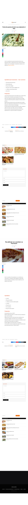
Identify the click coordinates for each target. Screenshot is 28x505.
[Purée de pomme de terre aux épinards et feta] (13, 46)
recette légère (13, 124)
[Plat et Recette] (14, 22)
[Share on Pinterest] (14, 31)
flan (8, 339)
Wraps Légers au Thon (5, 154)
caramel (6, 339)
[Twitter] (2, 51)
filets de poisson (11, 65)
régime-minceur (20, 124)
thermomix (16, 339)
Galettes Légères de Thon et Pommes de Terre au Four (7, 164)
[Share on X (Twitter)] (13, 31)
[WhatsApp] (2, 56)
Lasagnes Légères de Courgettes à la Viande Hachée (7, 369)
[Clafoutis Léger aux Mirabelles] (20, 365)
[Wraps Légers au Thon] (8, 150)
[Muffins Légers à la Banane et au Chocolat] (8, 375)
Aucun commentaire (14, 30)
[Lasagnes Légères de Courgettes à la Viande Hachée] (8, 365)
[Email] (2, 55)
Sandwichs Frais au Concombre (10, 220)
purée (10, 124)
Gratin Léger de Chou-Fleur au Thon (19, 154)
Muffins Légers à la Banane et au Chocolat (7, 379)
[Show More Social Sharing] (15, 31)
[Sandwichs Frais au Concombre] (4, 221)
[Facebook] (2, 50)
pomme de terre (7, 124)
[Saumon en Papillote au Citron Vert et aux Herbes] (4, 225)
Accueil (9, 24)
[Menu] (2, 22)
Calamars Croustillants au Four (10, 216)
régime (16, 124)
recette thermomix (12, 339)
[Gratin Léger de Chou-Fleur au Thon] (20, 150)
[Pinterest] (2, 53)
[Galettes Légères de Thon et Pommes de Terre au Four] (8, 159)
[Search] (25, 22)
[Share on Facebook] (12, 31)
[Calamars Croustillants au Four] (4, 217)
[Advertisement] (14, 5)
